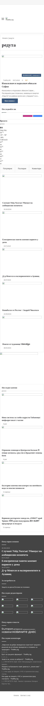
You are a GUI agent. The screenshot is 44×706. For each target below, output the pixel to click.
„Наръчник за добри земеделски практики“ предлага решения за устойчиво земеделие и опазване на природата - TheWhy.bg (21, 647)
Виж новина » (10, 101)
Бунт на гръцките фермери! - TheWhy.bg (16, 654)
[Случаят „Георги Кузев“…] (7, 601)
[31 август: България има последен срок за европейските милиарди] (36, 608)
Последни (22, 168)
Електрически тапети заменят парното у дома (20, 241)
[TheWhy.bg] (10, 18)
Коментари (36, 168)
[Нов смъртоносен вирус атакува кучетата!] (36, 614)
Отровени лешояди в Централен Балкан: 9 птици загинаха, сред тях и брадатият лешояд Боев (22, 453)
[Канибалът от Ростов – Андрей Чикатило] (22, 295)
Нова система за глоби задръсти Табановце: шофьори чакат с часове (21, 419)
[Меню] (3, 19)
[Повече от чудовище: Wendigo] (22, 329)
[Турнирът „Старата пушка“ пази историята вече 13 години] (22, 614)
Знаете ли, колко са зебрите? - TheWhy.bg (17, 659)
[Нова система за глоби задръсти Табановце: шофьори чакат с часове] (22, 404)
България (7, 628)
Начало (5, 38)
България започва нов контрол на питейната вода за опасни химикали (22, 487)
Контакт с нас (25, 695)
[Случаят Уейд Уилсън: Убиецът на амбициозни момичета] (22, 188)
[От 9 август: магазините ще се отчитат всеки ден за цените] (7, 614)
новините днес (24, 632)
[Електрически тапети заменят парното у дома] (22, 224)
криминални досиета (29, 629)
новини (7, 632)
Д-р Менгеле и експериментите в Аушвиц (20, 276)
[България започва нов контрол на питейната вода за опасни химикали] (22, 472)
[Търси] (41, 19)
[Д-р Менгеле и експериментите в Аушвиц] (22, 261)
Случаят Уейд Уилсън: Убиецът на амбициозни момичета (17, 204)
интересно (17, 629)
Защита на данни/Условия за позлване (16, 587)
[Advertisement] (26, 17)
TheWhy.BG (7, 80)
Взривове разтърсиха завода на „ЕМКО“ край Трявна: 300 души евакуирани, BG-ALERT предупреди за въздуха (22, 521)
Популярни (7, 168)
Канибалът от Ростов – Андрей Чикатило (20, 310)
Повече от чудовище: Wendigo (16, 344)
